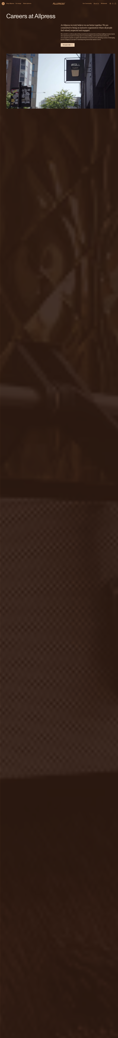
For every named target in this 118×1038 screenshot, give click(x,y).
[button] (68, 45)
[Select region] (110, 3)
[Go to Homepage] (59, 3)
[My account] (113, 3)
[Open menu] (3, 3)
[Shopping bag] (115, 3)
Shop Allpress (10, 3)
